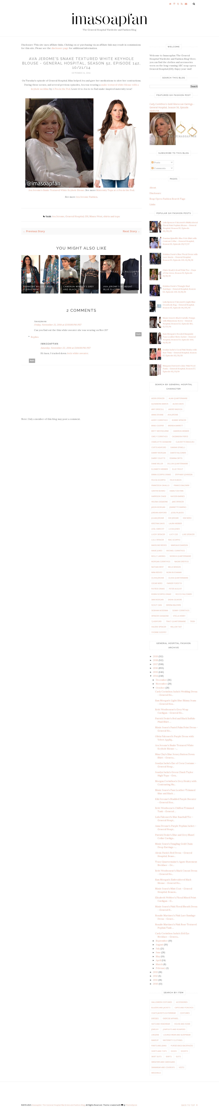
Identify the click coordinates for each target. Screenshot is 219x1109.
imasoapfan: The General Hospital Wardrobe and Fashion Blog (58, 1105)
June (158, 952)
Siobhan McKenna (159, 610)
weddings (156, 1073)
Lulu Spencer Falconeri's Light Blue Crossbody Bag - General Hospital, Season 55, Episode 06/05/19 (179, 305)
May (158, 956)
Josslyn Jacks (177, 512)
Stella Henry (179, 616)
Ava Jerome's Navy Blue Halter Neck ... (120, 288)
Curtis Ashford (158, 447)
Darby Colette (158, 458)
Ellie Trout (177, 469)
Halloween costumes (161, 1002)
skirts (169, 1056)
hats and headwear (160, 1024)
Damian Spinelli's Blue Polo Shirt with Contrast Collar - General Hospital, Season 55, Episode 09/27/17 (180, 241)
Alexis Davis (178, 404)
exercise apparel (170, 1018)
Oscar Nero (156, 583)
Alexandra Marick (159, 404)
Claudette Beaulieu (185, 442)
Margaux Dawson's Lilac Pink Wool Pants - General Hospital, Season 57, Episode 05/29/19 (179, 368)
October (160, 687)
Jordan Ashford (159, 512)
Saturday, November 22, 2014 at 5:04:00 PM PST (65, 347)
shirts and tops (111, 216)
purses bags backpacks (182, 1045)
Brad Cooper (157, 425)
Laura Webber (175, 523)
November (162, 683)
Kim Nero (187, 518)
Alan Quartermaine (178, 398)
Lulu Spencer (157, 540)
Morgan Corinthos (160, 561)
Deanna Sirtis (176, 458)
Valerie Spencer (158, 627)
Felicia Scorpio (158, 480)
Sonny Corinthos (180, 610)
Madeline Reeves (159, 545)
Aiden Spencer (157, 398)
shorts (184, 1051)
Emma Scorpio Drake (161, 474)
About (153, 187)
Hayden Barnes (177, 496)
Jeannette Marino (177, 507)
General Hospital (74, 216)
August (160, 944)
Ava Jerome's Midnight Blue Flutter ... (79, 288)
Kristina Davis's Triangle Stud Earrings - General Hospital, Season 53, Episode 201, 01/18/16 (179, 289)
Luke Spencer (188, 534)
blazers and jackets (160, 1007)
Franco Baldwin (181, 485)
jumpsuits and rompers (174, 1029)
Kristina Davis (157, 523)
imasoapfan (49, 343)
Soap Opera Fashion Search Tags (167, 198)
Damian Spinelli (177, 447)
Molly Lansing (158, 556)
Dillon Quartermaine (177, 463)
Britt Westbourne (160, 431)
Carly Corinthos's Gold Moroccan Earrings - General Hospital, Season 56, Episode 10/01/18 (172, 107)
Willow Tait (176, 627)
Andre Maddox (175, 409)
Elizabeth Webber (159, 469)
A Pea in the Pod (61, 88)
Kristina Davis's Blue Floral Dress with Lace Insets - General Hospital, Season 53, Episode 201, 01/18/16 (180, 257)
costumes (185, 1013)
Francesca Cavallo (160, 485)
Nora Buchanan (173, 572)
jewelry (155, 1029)
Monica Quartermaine (180, 556)
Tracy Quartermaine (176, 621)
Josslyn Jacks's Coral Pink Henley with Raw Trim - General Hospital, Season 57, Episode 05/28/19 (180, 353)
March (159, 964)
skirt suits (156, 1056)
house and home (182, 1024)
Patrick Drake (158, 588)
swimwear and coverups (163, 1067)
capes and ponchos (184, 1007)
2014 (156, 675)
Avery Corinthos (159, 420)
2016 (156, 668)
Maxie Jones (156, 550)
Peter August (175, 588)
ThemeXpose (131, 1105)
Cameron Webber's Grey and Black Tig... (40, 288)
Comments (159, 168)
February (161, 968)
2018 (156, 660)
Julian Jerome (157, 518)
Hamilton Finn (176, 491)
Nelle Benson (174, 567)
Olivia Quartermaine (178, 578)
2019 (156, 656)
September (162, 940)
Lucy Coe (173, 534)
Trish (192, 621)
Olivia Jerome (157, 578)
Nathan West (157, 567)
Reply (138, 334)
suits (178, 1056)
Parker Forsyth (174, 583)
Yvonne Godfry (158, 632)
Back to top (188, 1105)
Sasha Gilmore (175, 599)
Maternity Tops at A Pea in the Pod (115, 190)
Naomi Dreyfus (181, 561)
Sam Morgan (157, 599)
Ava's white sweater (77, 353)
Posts (156, 162)
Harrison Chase (158, 496)
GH (86, 216)
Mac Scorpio (174, 540)
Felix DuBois (175, 480)
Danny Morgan (158, 453)
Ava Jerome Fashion (86, 196)
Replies (35, 337)
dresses (155, 1018)
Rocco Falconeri (184, 594)
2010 (156, 983)
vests (181, 1067)
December (162, 679)
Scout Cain (156, 605)
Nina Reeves (156, 572)
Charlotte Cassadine (161, 442)
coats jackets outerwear (163, 1013)
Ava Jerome (58, 216)
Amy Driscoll (157, 409)
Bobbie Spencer (179, 420)
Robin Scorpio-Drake (161, 594)
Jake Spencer (178, 501)
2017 (155, 664)
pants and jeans (158, 1045)
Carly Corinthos (159, 436)
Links (152, 204)
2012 (155, 975)
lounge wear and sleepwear (176, 1035)
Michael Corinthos (175, 550)
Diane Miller (157, 463)
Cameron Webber (181, 431)
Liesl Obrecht (157, 529)
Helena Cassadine (159, 501)
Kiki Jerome (173, 518)
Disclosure (155, 193)
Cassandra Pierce (180, 436)
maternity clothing (172, 1040)
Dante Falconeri (178, 453)
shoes (174, 1051)
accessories (181, 1002)
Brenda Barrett (175, 425)
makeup (155, 1040)
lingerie (155, 1035)
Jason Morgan (158, 507)
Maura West (95, 216)
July (158, 948)
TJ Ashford (156, 621)
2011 (155, 979)
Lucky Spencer (158, 534)
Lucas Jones (174, 529)
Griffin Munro (158, 491)
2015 (156, 672)
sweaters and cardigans (163, 1062)
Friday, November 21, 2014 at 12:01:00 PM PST (57, 324)
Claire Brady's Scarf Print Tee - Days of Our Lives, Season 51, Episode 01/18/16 (179, 273)
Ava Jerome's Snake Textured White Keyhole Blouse (56, 190)
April (159, 960)
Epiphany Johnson (183, 474)
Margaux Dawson (179, 545)
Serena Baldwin (173, 605)
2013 (155, 972)
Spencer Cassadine (160, 616)
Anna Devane (157, 414)
